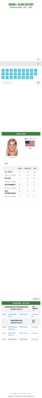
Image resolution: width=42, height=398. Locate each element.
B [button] (7, 70)
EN (37, 59)
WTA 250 (8, 178)
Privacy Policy (22, 393)
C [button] (11, 70)
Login (29, 393)
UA (39, 59)
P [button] (27, 74)
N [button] (19, 74)
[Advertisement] (21, 34)
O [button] (23, 74)
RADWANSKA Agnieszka (12, 328)
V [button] (15, 77)
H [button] (31, 70)
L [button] (11, 74)
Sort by (35, 299)
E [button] (19, 70)
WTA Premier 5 (10, 185)
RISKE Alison (23, 314)
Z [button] (31, 77)
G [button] (27, 70)
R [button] (35, 74)
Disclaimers (14, 393)
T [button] (7, 77)
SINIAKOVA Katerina (11, 334)
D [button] (15, 70)
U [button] (11, 77)
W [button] (19, 77)
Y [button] (27, 77)
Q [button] (31, 74)
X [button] (23, 77)
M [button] (15, 74)
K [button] (7, 74)
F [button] (23, 70)
